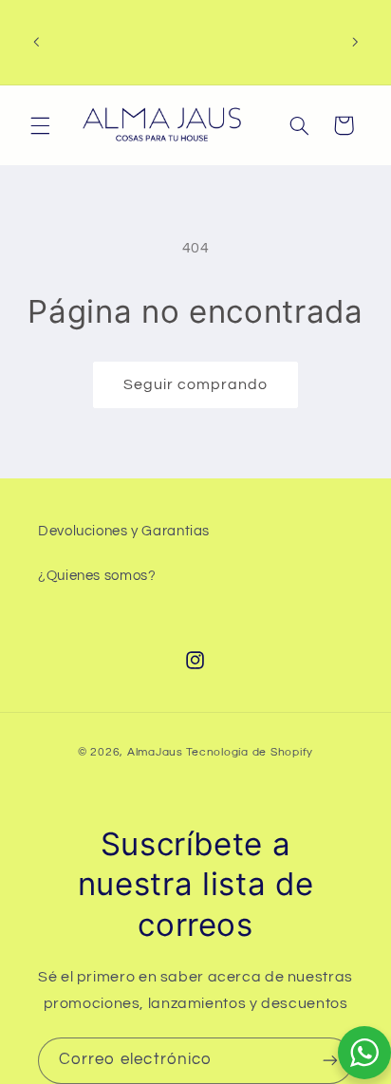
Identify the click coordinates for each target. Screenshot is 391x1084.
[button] (40, 125)
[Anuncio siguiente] (355, 42)
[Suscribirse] (330, 1060)
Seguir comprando (196, 384)
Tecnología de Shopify (249, 752)
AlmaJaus (155, 752)
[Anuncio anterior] (36, 42)
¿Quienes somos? (97, 576)
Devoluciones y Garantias (124, 531)
